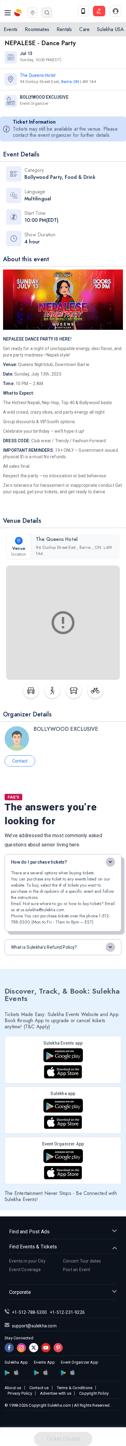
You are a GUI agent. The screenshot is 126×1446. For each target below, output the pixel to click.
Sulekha (18, 12)
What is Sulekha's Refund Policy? (44, 947)
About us (13, 1388)
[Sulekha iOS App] (63, 1122)
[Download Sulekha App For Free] (83, 11)
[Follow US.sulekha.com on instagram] (21, 1347)
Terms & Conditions (75, 1388)
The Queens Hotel (37, 75)
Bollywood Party (43, 177)
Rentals (64, 29)
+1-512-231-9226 (67, 1312)
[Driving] (31, 690)
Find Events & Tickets (33, 1247)
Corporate (20, 1292)
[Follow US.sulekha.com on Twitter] (33, 1347)
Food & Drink (80, 177)
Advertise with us (55, 1393)
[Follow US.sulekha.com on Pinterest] (58, 1347)
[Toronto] (32, 12)
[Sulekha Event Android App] (63, 1055)
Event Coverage (25, 1269)
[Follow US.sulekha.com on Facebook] (9, 1347)
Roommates (37, 29)
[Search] (47, 12)
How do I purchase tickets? (39, 862)
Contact (20, 760)
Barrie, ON (70, 81)
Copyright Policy (94, 1393)
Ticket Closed (63, 1439)
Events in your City (27, 1261)
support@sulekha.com (34, 1325)
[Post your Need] (99, 11)
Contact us (39, 1388)
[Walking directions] (52, 690)
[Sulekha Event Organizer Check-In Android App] (63, 1156)
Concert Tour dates (82, 1261)
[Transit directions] (73, 690)
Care (84, 29)
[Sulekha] (8, 13)
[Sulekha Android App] (63, 1106)
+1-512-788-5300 (29, 1312)
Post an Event (77, 1269)
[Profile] (115, 11)
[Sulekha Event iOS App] (63, 1071)
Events (10, 29)
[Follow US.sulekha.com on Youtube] (45, 1347)
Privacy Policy (20, 1393)
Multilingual (37, 198)
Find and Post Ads (29, 1232)
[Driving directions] (95, 690)
